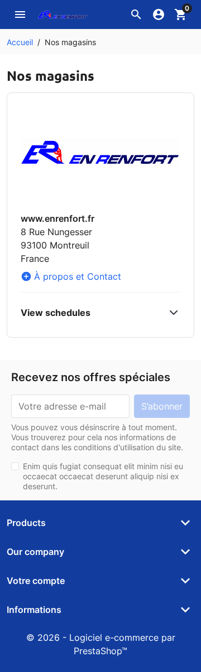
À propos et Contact (71, 276)
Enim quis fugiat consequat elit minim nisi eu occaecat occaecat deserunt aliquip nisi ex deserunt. (103, 476)
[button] (136, 14)
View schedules (55, 312)
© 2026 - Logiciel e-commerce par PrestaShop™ (100, 644)
